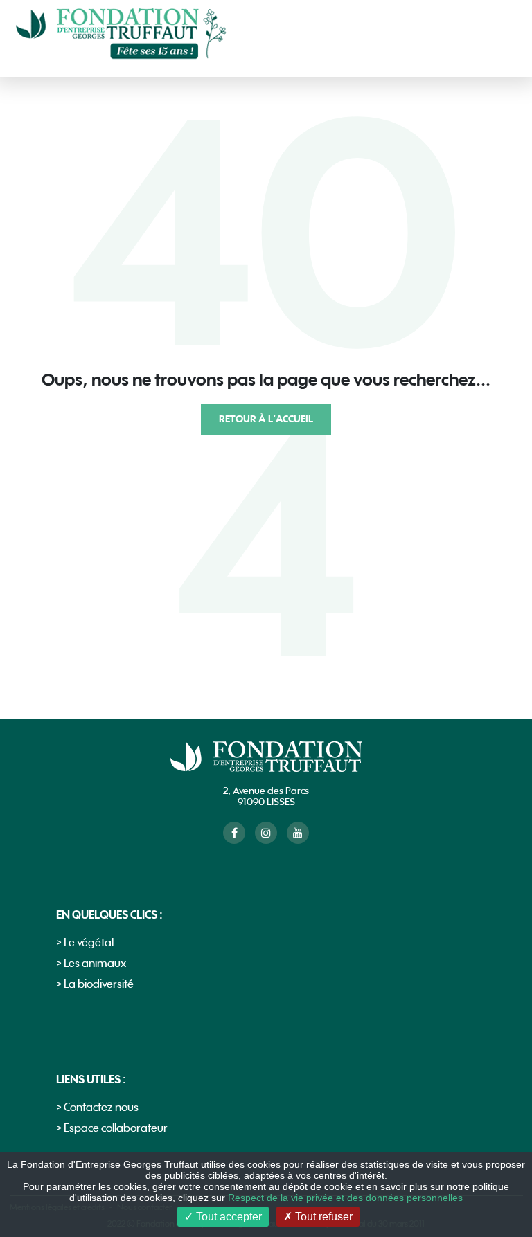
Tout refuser (322, 1216)
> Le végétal (85, 943)
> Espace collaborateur (112, 1128)
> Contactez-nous (97, 1107)
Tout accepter (227, 1216)
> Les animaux (91, 963)
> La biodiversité (95, 984)
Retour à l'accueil (266, 419)
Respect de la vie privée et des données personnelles (345, 1197)
